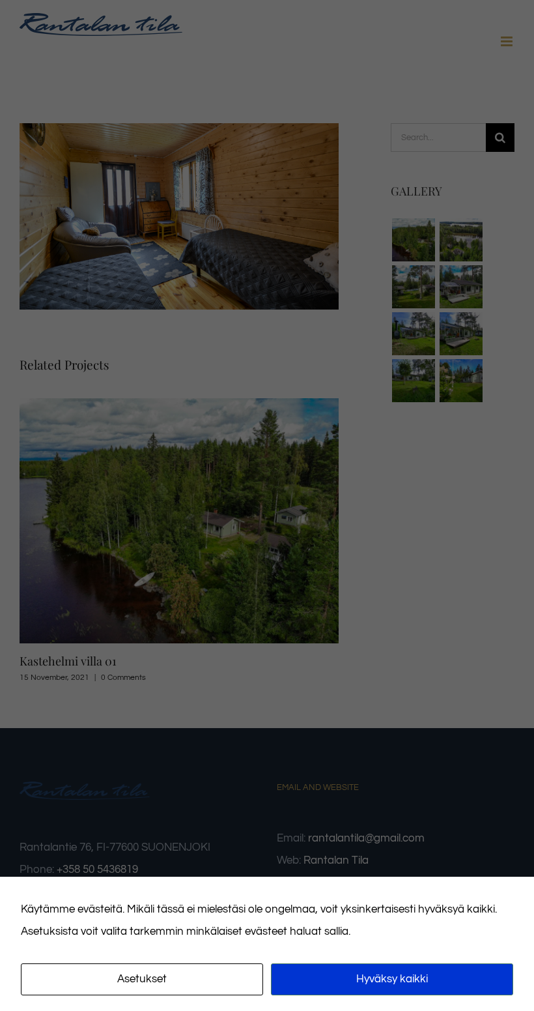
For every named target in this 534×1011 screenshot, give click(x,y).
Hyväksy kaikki (392, 979)
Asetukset (142, 979)
